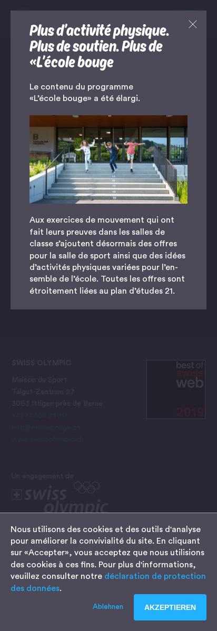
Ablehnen (108, 606)
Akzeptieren (170, 607)
